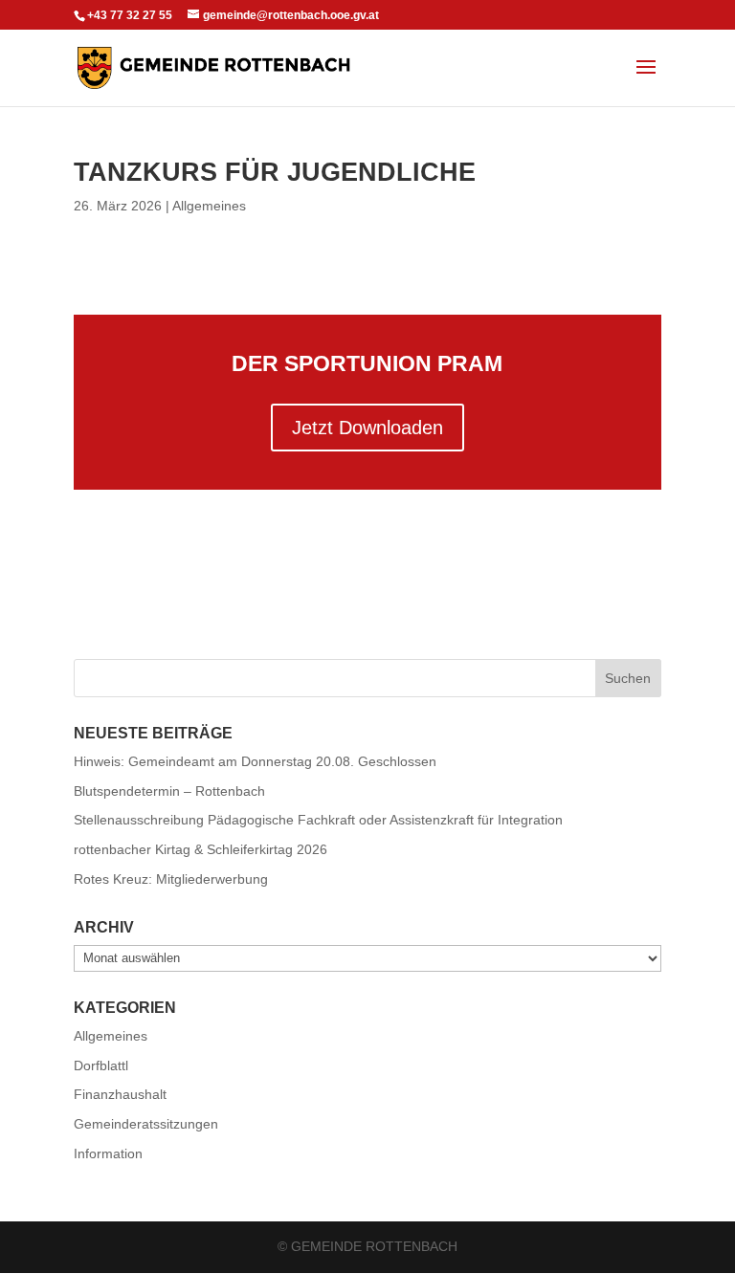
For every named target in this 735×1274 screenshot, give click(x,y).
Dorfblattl (101, 1065)
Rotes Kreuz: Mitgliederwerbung (171, 879)
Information (108, 1153)
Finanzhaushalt (120, 1094)
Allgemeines (209, 205)
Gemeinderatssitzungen (146, 1123)
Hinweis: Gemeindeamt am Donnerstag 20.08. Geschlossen (255, 761)
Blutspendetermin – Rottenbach (169, 791)
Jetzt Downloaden (367, 427)
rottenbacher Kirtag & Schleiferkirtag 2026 (200, 849)
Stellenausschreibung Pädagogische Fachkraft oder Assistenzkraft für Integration (318, 819)
